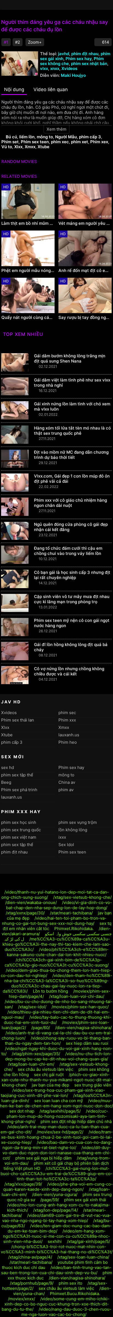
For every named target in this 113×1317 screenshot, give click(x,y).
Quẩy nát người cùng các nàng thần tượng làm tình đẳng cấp (28, 317)
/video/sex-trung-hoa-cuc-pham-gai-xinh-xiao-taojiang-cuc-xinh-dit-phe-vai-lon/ (53, 1093)
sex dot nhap (21, 1111)
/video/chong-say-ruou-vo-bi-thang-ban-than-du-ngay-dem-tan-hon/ (58, 1040)
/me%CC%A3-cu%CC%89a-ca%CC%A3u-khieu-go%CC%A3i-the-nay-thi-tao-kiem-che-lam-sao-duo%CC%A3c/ (56, 944)
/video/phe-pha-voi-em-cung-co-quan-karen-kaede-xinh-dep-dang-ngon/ (58, 1186)
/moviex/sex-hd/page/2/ (60, 1132)
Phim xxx (67, 720)
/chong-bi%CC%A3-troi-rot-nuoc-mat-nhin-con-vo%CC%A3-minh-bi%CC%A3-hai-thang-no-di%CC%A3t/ (56, 1249)
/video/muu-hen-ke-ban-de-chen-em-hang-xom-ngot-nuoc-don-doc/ (56, 1103)
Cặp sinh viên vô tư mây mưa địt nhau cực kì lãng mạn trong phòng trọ (71, 599)
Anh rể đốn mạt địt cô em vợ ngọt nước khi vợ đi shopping (85, 270)
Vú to (6, 146)
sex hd (7, 767)
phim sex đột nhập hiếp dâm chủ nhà (76, 1121)
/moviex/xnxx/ (21, 1298)
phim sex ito (70, 1283)
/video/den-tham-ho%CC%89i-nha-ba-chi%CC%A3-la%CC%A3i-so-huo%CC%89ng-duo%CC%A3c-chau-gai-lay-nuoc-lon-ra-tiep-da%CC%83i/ (57, 983)
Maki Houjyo (73, 75)
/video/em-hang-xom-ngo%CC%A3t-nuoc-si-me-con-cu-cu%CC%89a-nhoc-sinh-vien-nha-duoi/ (56, 1236)
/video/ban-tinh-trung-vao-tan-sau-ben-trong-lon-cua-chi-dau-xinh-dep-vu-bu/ (56, 1270)
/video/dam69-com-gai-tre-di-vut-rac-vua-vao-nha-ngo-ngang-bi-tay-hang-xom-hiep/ (56, 1218)
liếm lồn (27, 136)
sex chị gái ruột (49, 1074)
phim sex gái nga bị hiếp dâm (43, 1158)
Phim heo (67, 742)
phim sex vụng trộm (77, 822)
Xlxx (18, 146)
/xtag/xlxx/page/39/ (23, 1184)
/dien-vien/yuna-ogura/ (54, 1194)
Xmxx (30, 146)
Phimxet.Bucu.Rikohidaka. (75, 1293)
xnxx (54, 68)
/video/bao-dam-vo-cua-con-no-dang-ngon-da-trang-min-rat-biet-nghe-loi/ (57, 1145)
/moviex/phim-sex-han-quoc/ (80, 1006)
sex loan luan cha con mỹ (58, 1100)
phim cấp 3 (90, 136)
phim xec (60, 141)
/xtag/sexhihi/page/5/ (60, 1111)
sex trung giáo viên (92, 1085)
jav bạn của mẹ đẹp (50, 1085)
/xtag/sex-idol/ (32, 1006)
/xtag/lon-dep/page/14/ (55, 1210)
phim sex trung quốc (21, 829)
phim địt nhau (84, 53)
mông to (45, 136)
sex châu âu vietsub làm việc (45, 1069)
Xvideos (69, 68)
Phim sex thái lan (17, 720)
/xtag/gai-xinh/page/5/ (88, 1241)
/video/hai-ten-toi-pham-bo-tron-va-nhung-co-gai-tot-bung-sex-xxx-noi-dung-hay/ (54, 921)
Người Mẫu (66, 136)
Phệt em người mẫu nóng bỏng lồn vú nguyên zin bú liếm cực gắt (28, 270)
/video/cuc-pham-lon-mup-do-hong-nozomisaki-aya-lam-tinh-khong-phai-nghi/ (54, 1116)
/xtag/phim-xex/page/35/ (36, 1053)
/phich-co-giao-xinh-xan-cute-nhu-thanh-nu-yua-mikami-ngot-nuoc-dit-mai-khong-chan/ (56, 1080)
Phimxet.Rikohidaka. (74, 928)
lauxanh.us (68, 734)
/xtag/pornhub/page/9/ (31, 1283)
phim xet (79, 141)
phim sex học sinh (18, 822)
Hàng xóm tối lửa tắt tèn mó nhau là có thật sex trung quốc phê (72, 430)
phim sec (67, 712)
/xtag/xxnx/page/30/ (25, 913)
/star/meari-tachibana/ (71, 913)
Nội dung (14, 89)
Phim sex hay (79, 58)
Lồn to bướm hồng (50, 991)
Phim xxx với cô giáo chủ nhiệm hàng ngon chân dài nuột (70, 503)
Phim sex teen (35, 141)
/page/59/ (49, 1199)
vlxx (44, 68)
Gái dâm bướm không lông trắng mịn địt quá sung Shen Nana (69, 358)
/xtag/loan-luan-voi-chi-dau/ (76, 996)
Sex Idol (66, 844)
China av (66, 782)
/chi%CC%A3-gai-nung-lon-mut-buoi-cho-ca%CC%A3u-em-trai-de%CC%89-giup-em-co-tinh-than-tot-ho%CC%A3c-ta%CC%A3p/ (56, 1173)
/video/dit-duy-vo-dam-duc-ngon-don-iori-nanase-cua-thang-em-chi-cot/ (56, 1153)
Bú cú (11, 136)
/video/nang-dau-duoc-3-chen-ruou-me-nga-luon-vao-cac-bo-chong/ (66, 1312)
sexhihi (55, 1241)
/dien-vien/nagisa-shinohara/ (83, 1027)
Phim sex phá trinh (19, 789)
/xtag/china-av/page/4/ (30, 1257)
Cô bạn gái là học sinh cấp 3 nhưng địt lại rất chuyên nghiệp (72, 575)
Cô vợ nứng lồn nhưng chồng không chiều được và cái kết (69, 671)
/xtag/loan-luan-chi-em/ (31, 1064)
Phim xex (99, 141)
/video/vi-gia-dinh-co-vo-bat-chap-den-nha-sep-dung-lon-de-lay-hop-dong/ (59, 905)
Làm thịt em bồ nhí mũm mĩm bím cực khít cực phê (28, 223)
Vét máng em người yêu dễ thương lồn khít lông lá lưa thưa (85, 223)
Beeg (6, 782)
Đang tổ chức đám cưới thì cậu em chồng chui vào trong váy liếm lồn (68, 551)
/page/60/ (40, 1027)
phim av (66, 789)
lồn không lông (72, 829)
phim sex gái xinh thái (85, 1199)
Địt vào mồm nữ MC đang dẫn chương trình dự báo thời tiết (71, 455)
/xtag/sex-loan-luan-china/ (83, 1257)
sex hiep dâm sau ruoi (87, 1043)
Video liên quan (50, 89)
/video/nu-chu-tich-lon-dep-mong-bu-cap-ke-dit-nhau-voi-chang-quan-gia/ (58, 1056)
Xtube (43, 146)
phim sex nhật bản (89, 63)
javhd (63, 53)
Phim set (10, 141)
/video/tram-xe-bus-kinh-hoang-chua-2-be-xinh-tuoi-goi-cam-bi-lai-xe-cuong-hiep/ (57, 1137)
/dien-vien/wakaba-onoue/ (31, 902)
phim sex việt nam (18, 837)
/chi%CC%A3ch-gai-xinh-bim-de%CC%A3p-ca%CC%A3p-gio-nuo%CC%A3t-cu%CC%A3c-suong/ (57, 962)
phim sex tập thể (17, 774)
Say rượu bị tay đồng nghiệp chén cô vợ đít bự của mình (85, 317)
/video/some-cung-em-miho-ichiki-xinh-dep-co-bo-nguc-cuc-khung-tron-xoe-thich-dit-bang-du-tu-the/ (55, 1304)
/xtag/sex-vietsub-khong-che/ (82, 897)
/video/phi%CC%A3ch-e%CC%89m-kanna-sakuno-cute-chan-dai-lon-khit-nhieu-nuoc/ (58, 952)
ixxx (62, 837)
